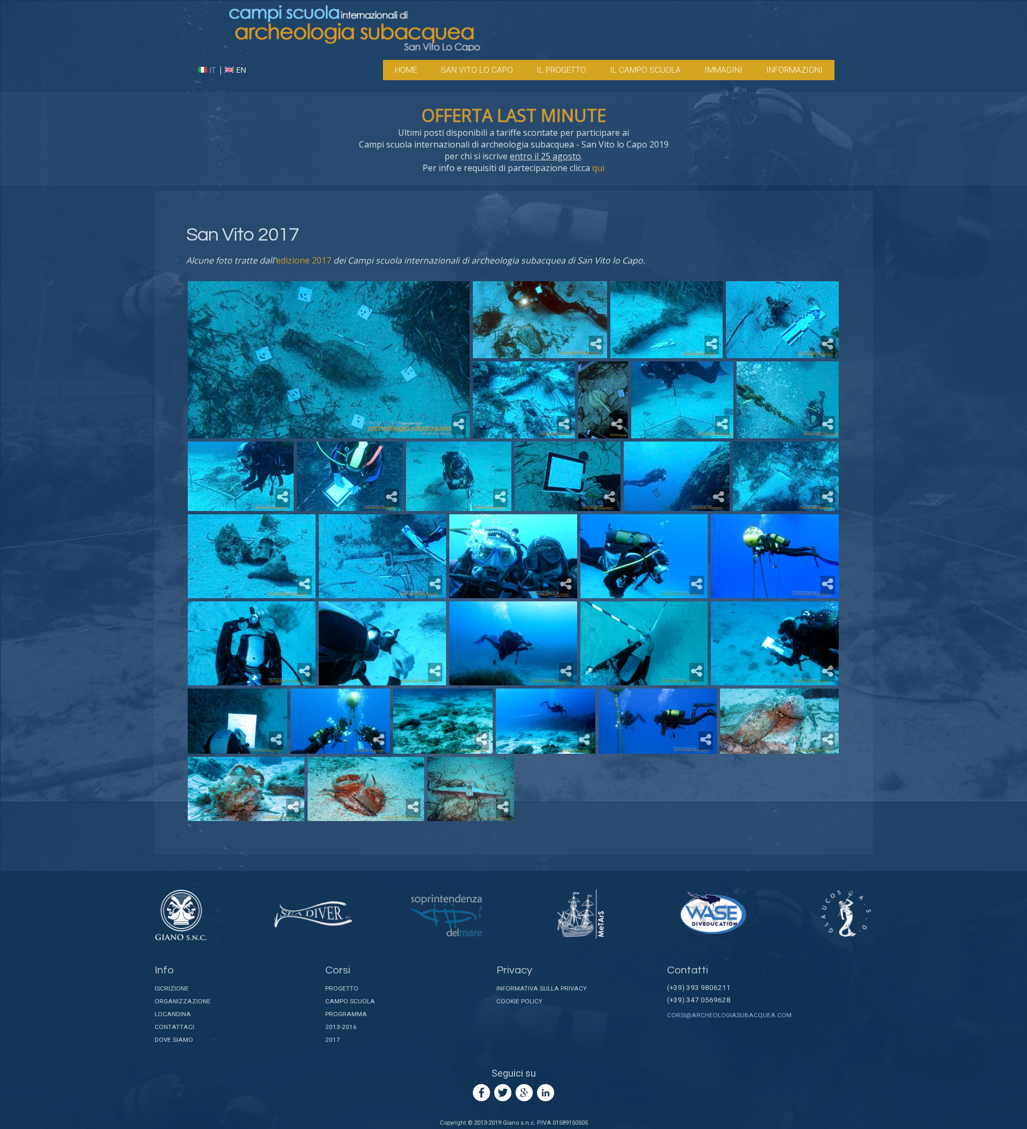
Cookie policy (519, 1001)
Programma (346, 1014)
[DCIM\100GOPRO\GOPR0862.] (470, 789)
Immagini (723, 70)
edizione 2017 (303, 260)
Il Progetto (561, 70)
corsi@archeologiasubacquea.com (729, 1015)
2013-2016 (341, 1027)
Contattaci (174, 1027)
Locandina (173, 1014)
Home (406, 70)
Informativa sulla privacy (541, 988)
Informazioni (794, 70)
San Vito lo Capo (477, 70)
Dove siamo (174, 1039)
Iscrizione (172, 988)
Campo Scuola (350, 1001)
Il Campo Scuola (645, 70)
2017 (332, 1039)
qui (598, 168)
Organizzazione (183, 1001)
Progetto (341, 988)
